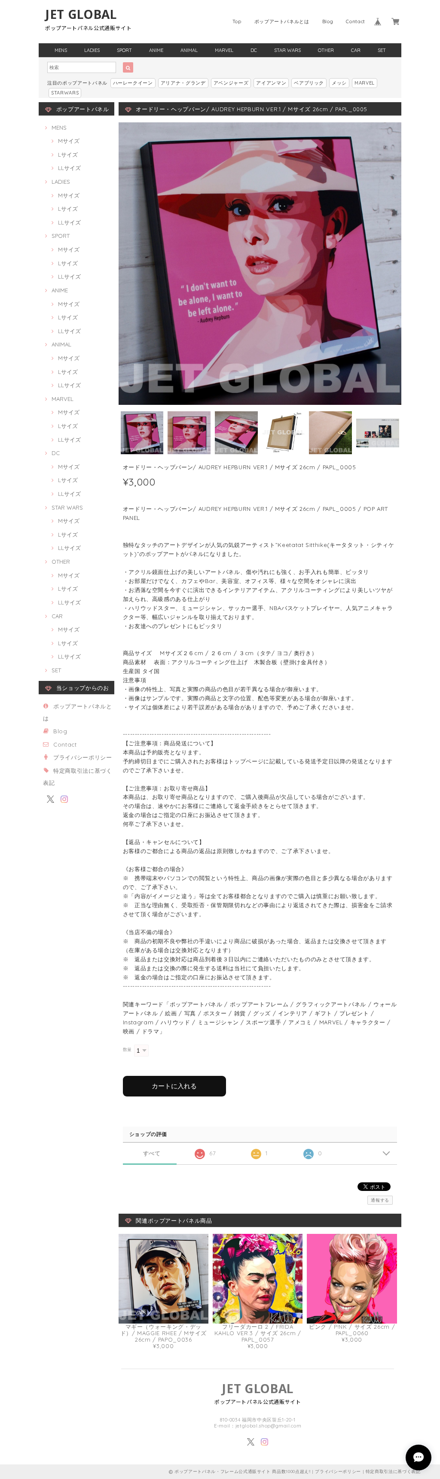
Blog (327, 21)
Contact (355, 21)
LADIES (92, 50)
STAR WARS (287, 50)
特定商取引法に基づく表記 (393, 1471)
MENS (61, 50)
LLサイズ (69, 167)
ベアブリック (309, 83)
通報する (380, 1200)
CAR (356, 50)
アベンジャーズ (231, 83)
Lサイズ (68, 154)
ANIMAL (189, 50)
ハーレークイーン (133, 83)
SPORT (124, 50)
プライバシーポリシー (82, 757)
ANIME (156, 50)
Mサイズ (68, 140)
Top (236, 21)
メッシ (339, 83)
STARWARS (65, 93)
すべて (152, 1153)
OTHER (326, 50)
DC (254, 50)
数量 (127, 1049)
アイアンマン (271, 83)
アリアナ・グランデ (183, 83)
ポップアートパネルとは (281, 21)
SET (382, 50)
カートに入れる (174, 1086)
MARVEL (224, 50)
